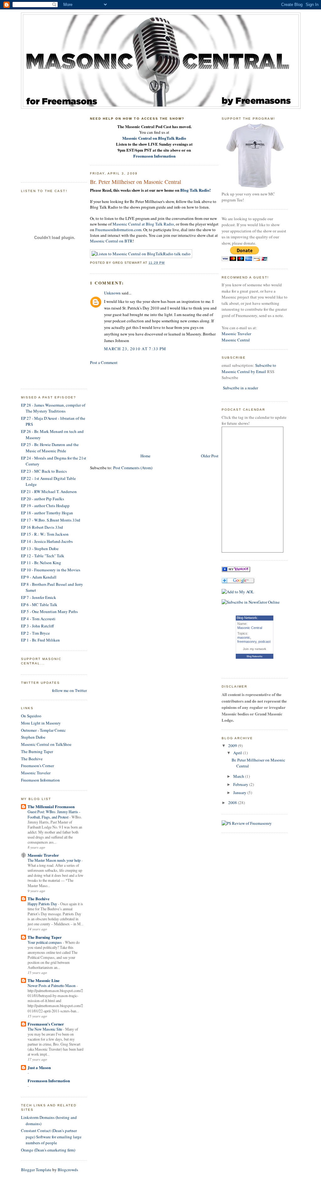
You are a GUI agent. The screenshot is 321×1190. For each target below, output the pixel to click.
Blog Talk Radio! (195, 190)
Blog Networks (254, 656)
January (240, 792)
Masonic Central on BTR (111, 241)
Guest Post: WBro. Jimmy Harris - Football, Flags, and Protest (54, 814)
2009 (233, 745)
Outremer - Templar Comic (43, 730)
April (238, 753)
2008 (233, 802)
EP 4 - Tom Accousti (38, 618)
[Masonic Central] (236, 570)
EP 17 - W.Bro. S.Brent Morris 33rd (50, 520)
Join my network (254, 649)
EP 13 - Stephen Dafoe (40, 548)
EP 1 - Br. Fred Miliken (40, 640)
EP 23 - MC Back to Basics (44, 471)
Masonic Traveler (35, 773)
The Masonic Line (44, 980)
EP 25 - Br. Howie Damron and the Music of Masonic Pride (50, 448)
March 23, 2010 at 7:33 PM (135, 348)
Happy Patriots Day (43, 903)
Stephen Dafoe (33, 737)
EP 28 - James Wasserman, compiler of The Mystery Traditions (53, 408)
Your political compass (45, 942)
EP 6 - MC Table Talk (39, 604)
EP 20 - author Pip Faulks (42, 498)
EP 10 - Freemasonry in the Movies (50, 570)
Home (145, 456)
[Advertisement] (52, 143)
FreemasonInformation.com (118, 229)
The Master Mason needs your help (55, 860)
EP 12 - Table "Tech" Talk (42, 556)
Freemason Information (40, 780)
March (239, 776)
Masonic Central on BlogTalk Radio (154, 138)
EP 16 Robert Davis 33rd (42, 527)
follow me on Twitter (69, 690)
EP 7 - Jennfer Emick (38, 597)
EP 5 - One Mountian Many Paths (49, 611)
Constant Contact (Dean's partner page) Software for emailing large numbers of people (51, 1137)
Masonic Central (236, 340)
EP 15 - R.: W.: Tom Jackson (45, 534)
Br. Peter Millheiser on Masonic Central (135, 181)
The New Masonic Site (45, 1029)
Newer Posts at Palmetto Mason (52, 985)
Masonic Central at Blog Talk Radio (143, 224)
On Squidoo (31, 716)
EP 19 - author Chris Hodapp (45, 505)
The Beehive (32, 758)
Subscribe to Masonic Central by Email (249, 368)
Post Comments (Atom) (132, 467)
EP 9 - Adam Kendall (38, 577)
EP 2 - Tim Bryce (35, 633)
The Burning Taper (37, 751)
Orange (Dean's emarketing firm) (48, 1150)
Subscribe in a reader (240, 388)
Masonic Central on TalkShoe (46, 744)
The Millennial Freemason (51, 806)
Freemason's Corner (37, 765)
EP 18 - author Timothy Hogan (47, 513)
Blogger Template (36, 1169)
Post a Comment (104, 362)
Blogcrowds (68, 1169)
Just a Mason (39, 1067)
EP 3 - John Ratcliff (37, 626)
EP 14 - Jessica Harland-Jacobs (47, 541)
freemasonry (246, 641)
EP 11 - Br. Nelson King (41, 562)
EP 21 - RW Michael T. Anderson (49, 491)
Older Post (209, 456)
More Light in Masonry (41, 723)
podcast (264, 641)
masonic (243, 637)
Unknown (112, 293)
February (241, 784)
